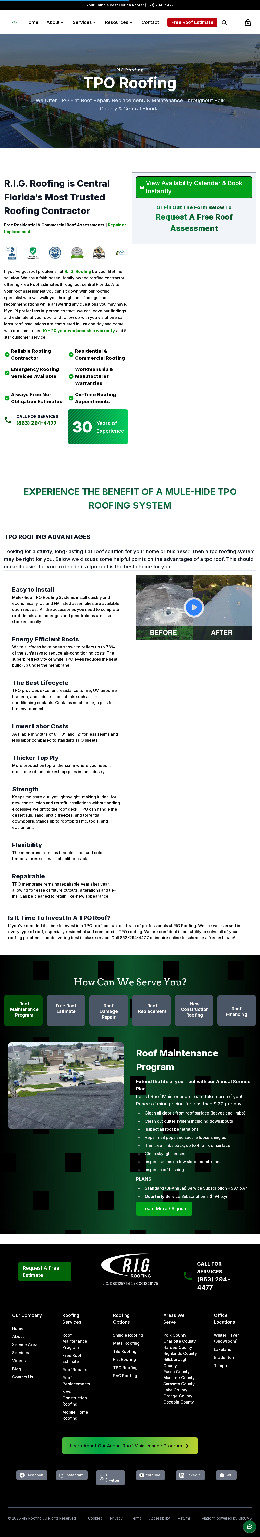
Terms (136, 1518)
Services (82, 22)
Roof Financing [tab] (236, 1011)
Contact (150, 22)
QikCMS (245, 1518)
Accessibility (159, 1518)
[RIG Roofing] (15, 22)
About (53, 22)
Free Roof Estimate (192, 22)
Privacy (116, 1518)
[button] (62, 22)
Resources (116, 22)
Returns (184, 1518)
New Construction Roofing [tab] (195, 1009)
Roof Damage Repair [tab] (109, 1011)
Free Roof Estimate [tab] (66, 1008)
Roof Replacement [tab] (152, 1008)
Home (32, 22)
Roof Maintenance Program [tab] (24, 1009)
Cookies (95, 1518)
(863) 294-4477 (159, 5)
